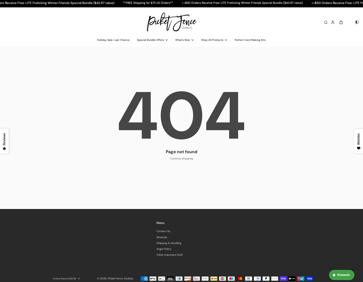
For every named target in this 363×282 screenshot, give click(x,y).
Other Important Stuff (170, 254)
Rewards (162, 237)
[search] (326, 22)
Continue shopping (181, 158)
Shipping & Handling (169, 243)
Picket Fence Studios (120, 278)
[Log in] (332, 22)
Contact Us (163, 231)
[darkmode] (354, 22)
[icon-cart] (341, 22)
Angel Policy (164, 249)
